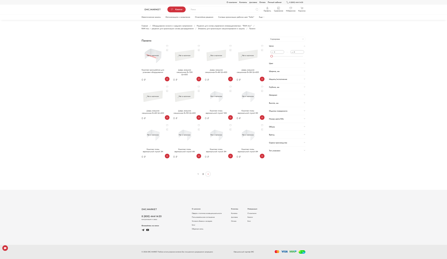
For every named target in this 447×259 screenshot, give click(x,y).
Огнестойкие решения (204, 17)
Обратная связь (197, 229)
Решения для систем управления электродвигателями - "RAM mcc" (224, 25)
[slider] (271, 56)
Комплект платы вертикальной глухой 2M (248, 111)
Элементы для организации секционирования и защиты (221, 28)
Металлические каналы (151, 17)
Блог (193, 225)
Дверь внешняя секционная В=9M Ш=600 (185, 111)
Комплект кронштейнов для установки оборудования (153, 71)
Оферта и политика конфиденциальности (207, 213)
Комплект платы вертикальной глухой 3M (153, 150)
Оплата (262, 2)
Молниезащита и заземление (178, 17)
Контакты (243, 2)
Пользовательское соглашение (203, 217)
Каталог (178, 9)
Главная (145, 25)
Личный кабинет (275, 2)
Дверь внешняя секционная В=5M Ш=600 (248, 71)
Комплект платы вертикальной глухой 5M (216, 150)
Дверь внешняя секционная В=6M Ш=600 (153, 111)
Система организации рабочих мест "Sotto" (236, 17)
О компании (232, 2)
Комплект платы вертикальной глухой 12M (216, 111)
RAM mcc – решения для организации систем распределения (168, 28)
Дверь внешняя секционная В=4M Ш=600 (216, 71)
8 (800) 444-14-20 (296, 2)
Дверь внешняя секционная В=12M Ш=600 (185, 72)
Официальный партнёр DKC (244, 252)
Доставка (253, 2)
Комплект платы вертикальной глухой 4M (184, 150)
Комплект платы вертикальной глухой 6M (248, 150)
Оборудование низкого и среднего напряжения (172, 25)
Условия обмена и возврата (202, 221)
